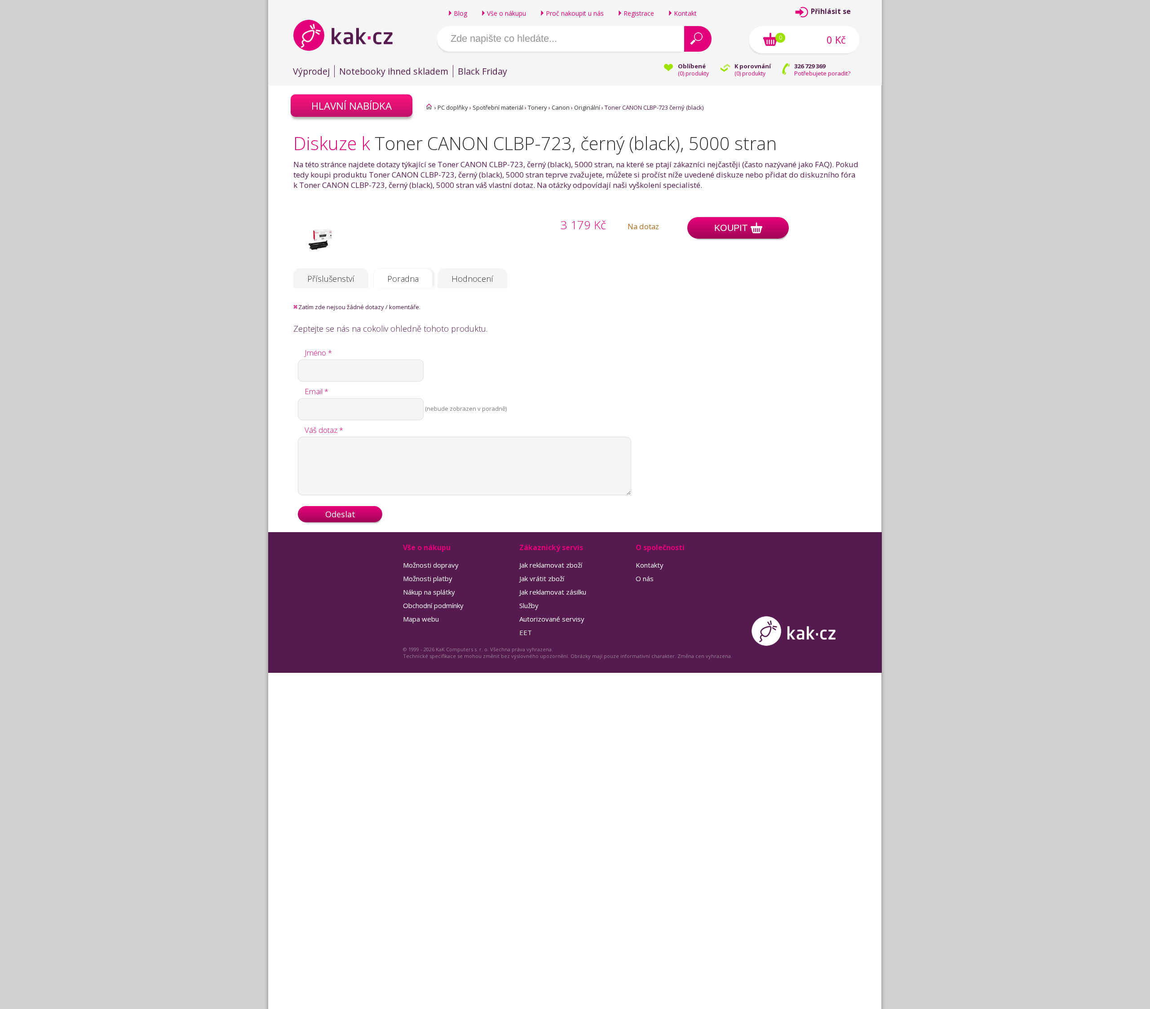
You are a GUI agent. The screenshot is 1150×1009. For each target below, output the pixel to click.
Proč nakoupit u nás (575, 13)
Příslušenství (330, 278)
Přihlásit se (831, 11)
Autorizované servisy (551, 618)
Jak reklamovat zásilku (552, 591)
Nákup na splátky (429, 591)
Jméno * (318, 352)
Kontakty (649, 564)
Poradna (403, 278)
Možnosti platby (427, 578)
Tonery (537, 107)
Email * (316, 391)
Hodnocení (472, 278)
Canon (561, 107)
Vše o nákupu (506, 13)
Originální (587, 107)
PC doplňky (453, 107)
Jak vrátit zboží (541, 578)
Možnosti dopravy (431, 564)
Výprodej (311, 71)
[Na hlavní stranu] (350, 35)
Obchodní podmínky (433, 605)
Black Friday (482, 71)
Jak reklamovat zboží (550, 564)
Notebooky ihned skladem (393, 71)
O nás (645, 578)
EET (525, 632)
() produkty (693, 73)
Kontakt (685, 13)
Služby (529, 605)
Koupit (731, 228)
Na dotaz (643, 226)
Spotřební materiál (498, 107)
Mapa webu (421, 618)
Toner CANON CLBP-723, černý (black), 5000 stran (576, 143)
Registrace (639, 13)
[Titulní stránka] (429, 106)
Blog (460, 13)
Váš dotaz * (324, 430)
